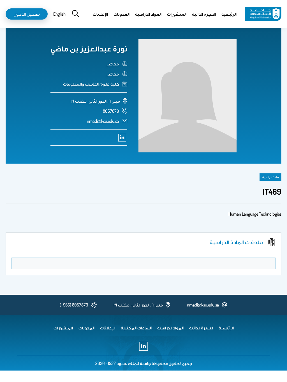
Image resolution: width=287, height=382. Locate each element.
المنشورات (176, 14)
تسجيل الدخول (26, 14)
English (59, 14)
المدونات (121, 14)
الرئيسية (229, 14)
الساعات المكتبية (136, 328)
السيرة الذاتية (204, 14)
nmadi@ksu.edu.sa (103, 121)
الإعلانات (100, 14)
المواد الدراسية (148, 14)
